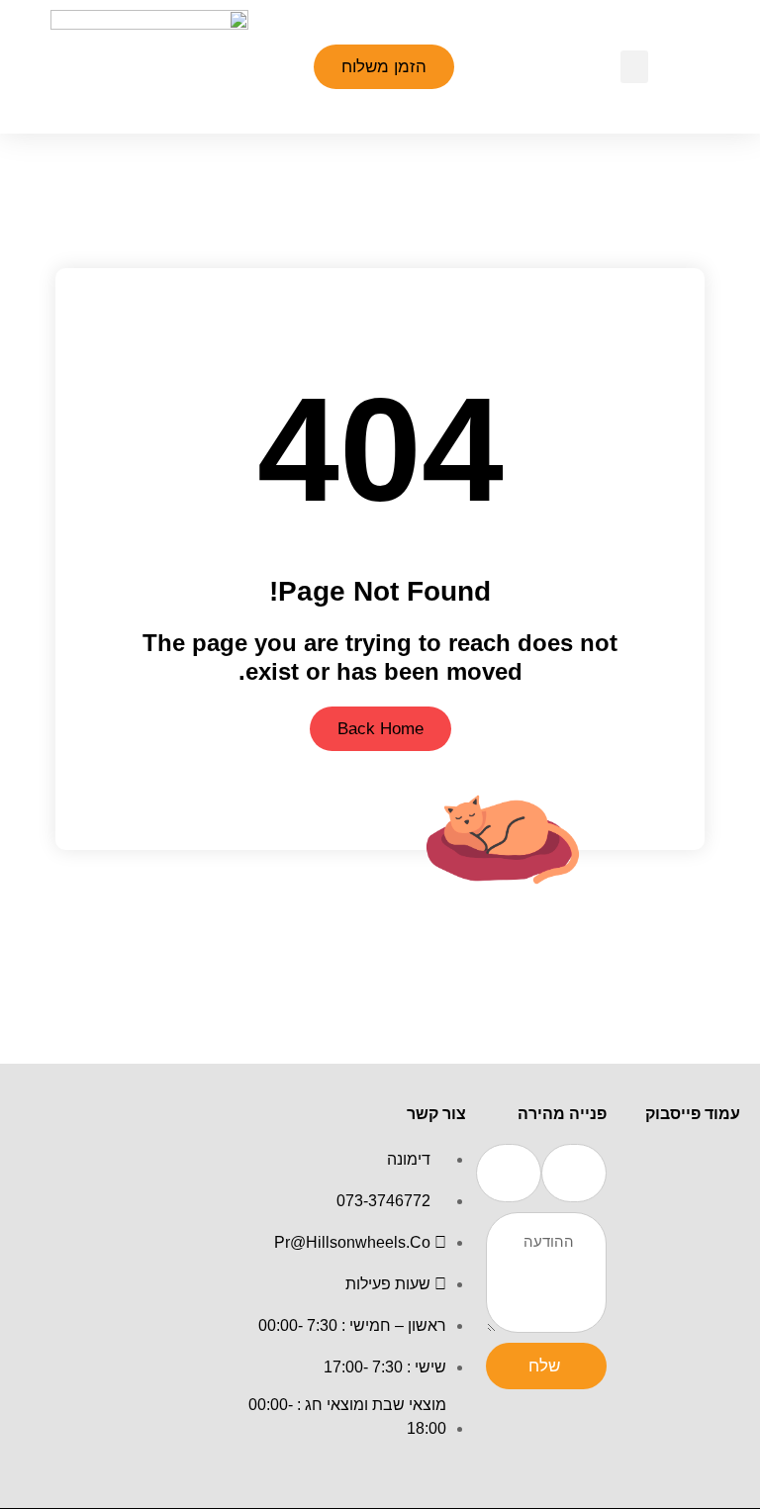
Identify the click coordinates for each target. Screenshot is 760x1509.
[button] (634, 66)
